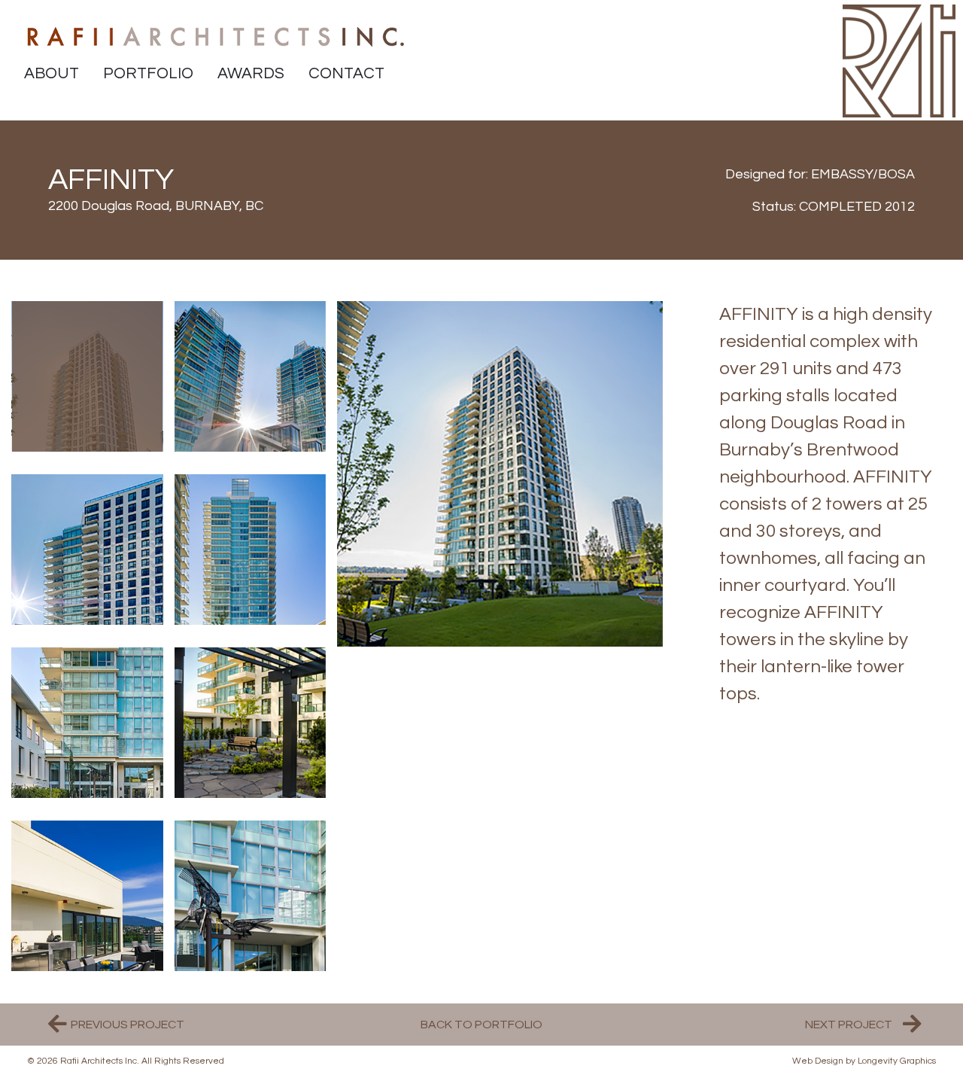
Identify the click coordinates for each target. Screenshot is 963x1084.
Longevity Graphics (897, 1061)
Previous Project (127, 1025)
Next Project (848, 1025)
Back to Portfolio (481, 1025)
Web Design (817, 1061)
